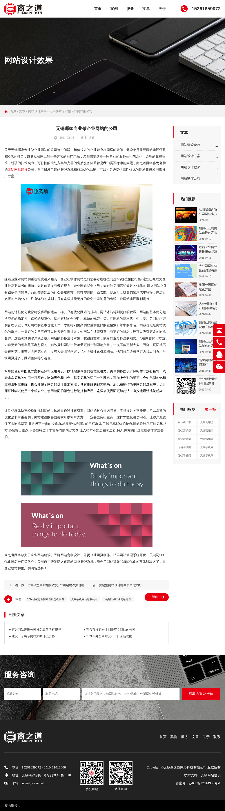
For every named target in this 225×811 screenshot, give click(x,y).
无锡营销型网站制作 (206, 431)
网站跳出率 (184, 422)
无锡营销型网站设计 (184, 431)
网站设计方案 (190, 156)
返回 (155, 597)
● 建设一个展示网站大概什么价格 (32, 636)
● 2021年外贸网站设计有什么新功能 (107, 636)
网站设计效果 (37, 111)
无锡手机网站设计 (206, 448)
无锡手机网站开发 (206, 456)
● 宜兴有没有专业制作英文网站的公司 (109, 629)
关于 (162, 9)
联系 (216, 737)
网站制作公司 (190, 178)
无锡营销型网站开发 (184, 440)
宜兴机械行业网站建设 (118, 599)
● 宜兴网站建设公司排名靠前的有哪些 (35, 629)
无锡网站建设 (17, 169)
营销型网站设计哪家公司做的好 (120, 585)
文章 (146, 9)
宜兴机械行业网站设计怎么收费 (45, 599)
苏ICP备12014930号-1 (205, 783)
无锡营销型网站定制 (206, 440)
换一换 (210, 409)
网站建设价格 (190, 145)
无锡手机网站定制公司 (84, 599)
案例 (114, 9)
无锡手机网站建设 (184, 448)
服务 (130, 9)
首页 (98, 9)
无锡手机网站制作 (184, 456)
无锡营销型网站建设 (206, 423)
